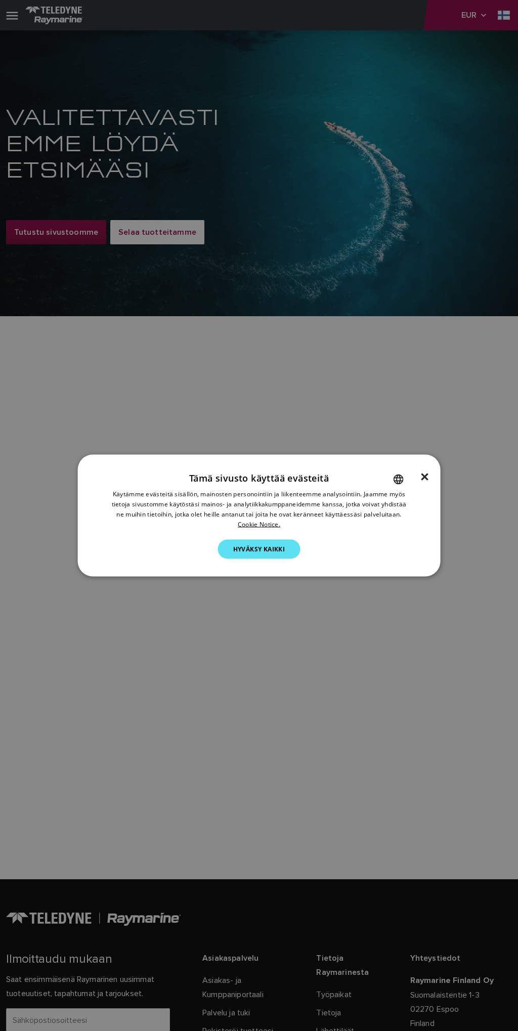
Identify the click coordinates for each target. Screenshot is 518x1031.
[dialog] (259, 516)
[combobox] (398, 480)
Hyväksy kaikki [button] (259, 548)
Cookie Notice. (259, 524)
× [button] (424, 477)
